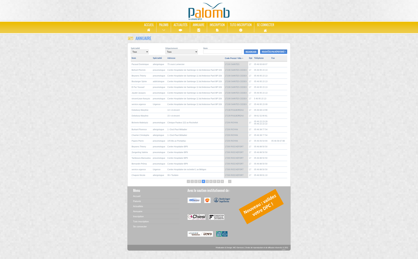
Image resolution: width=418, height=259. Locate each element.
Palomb (163, 25)
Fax (273, 58)
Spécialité (135, 48)
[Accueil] (209, 10)
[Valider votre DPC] (261, 224)
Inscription (217, 25)
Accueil (149, 25)
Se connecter (265, 25)
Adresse (171, 58)
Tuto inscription (241, 25)
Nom (205, 48)
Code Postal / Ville (233, 58)
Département (171, 48)
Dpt (250, 58)
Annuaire (198, 25)
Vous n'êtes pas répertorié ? (274, 51)
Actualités (180, 25)
